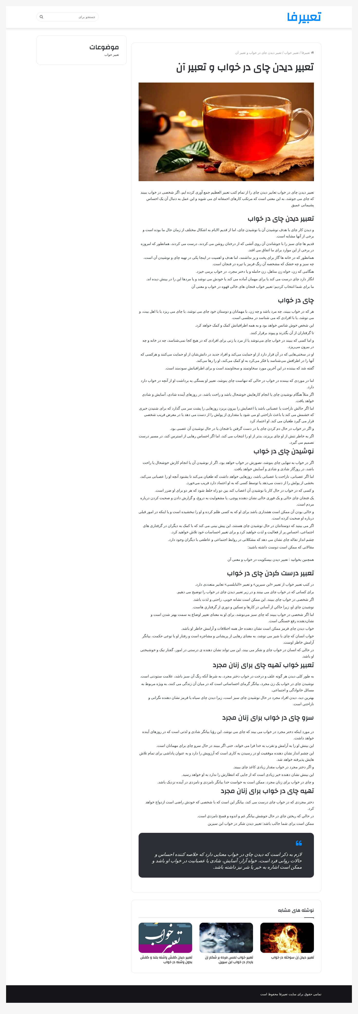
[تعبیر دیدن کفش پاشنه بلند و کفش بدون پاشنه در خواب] (165, 938)
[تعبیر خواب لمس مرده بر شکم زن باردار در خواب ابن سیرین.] (226, 938)
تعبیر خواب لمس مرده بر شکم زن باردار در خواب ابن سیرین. (229, 959)
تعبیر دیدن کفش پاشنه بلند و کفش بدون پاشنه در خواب (166, 959)
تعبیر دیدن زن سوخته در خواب (292, 957)
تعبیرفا (306, 53)
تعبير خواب (291, 53)
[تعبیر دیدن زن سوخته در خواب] (287, 938)
